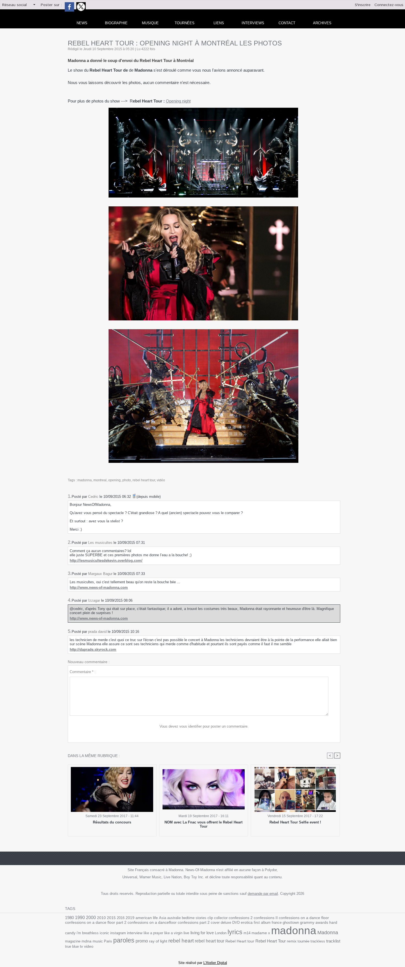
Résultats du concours (112, 822)
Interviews (253, 23)
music (98, 941)
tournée (303, 941)
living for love (202, 932)
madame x (261, 933)
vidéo (161, 480)
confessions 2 (241, 917)
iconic (104, 933)
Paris (108, 941)
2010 (101, 917)
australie (174, 918)
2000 (91, 917)
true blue (72, 946)
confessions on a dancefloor (152, 922)
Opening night (178, 101)
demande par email (263, 894)
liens (219, 23)
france (277, 922)
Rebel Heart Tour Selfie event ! (295, 822)
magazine (72, 941)
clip (210, 918)
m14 (247, 933)
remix (291, 941)
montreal (100, 480)
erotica (247, 922)
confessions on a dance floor (304, 918)
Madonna (327, 932)
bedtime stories (194, 918)
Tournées (185, 23)
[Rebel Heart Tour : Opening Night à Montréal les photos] (203, 109)
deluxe (226, 922)
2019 (130, 918)
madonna (84, 480)
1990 (80, 917)
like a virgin (173, 933)
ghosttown (291, 922)
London (220, 933)
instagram (118, 933)
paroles (123, 940)
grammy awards (314, 922)
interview (134, 933)
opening (114, 480)
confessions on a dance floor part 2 (95, 922)
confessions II (266, 917)
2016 (121, 918)
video (88, 946)
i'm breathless (88, 933)
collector (221, 918)
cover (215, 922)
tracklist (333, 941)
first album (262, 922)
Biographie (116, 23)
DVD (236, 922)
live (186, 933)
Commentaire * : (83, 672)
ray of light (158, 941)
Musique (150, 23)
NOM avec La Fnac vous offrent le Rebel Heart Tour (203, 824)
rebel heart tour (144, 480)
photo (126, 480)
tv (81, 946)
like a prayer (153, 933)
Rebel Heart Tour (270, 941)
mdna (86, 941)
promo (142, 941)
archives (322, 23)
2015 (111, 917)
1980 (69, 917)
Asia (162, 918)
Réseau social (14, 5)
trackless (317, 941)
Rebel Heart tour (239, 941)
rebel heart (181, 941)
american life (147, 918)
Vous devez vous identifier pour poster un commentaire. (204, 726)
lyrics (235, 932)
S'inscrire (363, 5)
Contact (287, 23)
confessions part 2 (194, 922)
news (82, 23)
